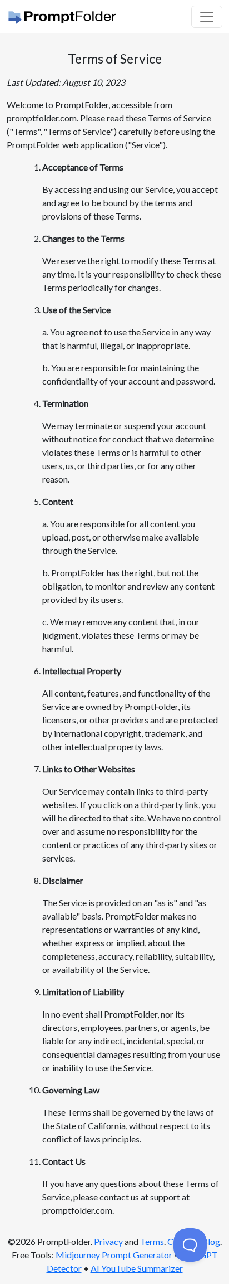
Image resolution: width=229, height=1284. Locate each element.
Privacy (108, 1241)
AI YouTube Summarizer (137, 1268)
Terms (152, 1241)
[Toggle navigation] (206, 17)
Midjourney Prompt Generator (114, 1254)
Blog (211, 1241)
